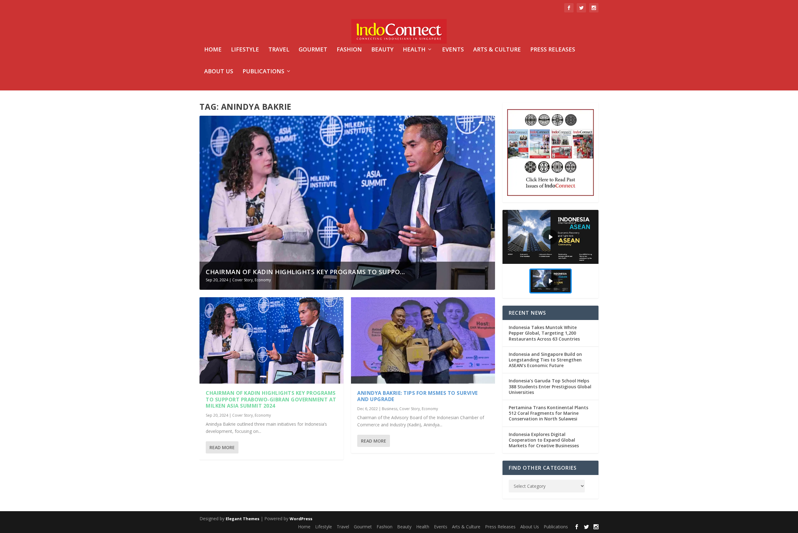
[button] (550, 237)
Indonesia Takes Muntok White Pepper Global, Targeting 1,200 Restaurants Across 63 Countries (544, 333)
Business (389, 408)
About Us (218, 72)
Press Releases (552, 50)
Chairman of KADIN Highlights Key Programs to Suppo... (305, 272)
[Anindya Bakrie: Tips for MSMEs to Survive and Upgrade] (423, 340)
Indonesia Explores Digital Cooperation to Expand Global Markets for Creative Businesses (544, 439)
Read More (222, 447)
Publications (263, 72)
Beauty (382, 50)
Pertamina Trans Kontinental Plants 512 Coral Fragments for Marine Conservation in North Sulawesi (548, 413)
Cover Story (242, 280)
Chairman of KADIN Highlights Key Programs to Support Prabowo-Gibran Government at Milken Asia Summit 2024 (271, 399)
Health (414, 50)
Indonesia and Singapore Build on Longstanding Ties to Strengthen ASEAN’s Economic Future (545, 359)
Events (453, 50)
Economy (263, 280)
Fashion (349, 50)
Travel (278, 50)
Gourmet (313, 50)
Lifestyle (245, 50)
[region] (550, 254)
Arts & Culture (497, 50)
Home (213, 50)
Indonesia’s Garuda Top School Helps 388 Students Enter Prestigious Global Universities (550, 386)
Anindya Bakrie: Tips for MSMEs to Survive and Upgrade (417, 396)
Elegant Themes (242, 518)
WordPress (301, 518)
